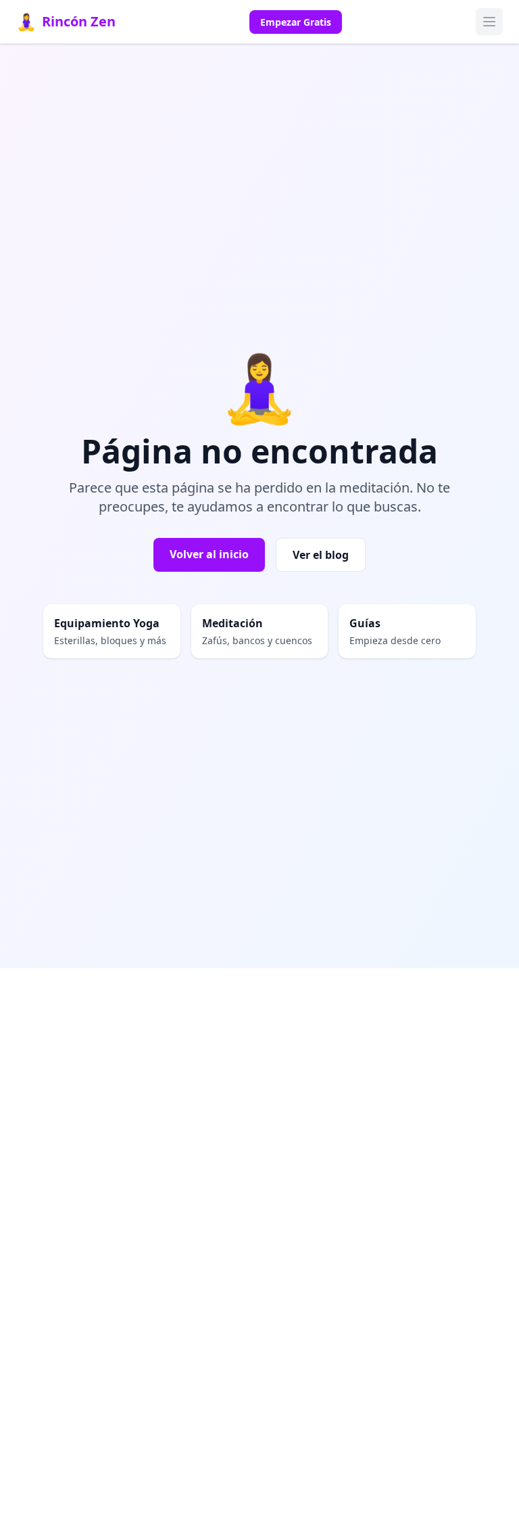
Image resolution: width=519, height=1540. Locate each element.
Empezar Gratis (295, 22)
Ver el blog (321, 554)
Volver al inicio (209, 554)
